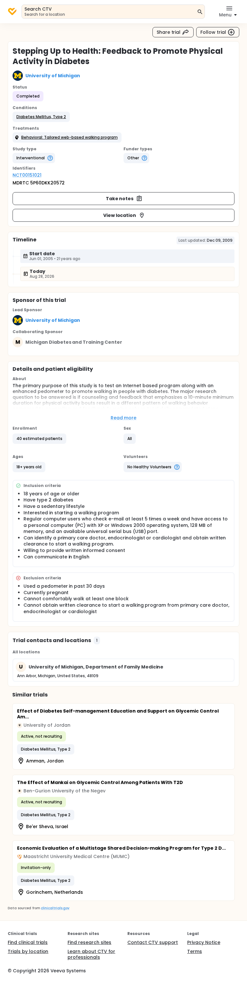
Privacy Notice (203, 942)
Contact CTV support (152, 942)
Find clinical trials (28, 942)
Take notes (120, 198)
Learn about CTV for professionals (91, 954)
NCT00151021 (27, 175)
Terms (194, 951)
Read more (124, 418)
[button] (41, 117)
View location (119, 215)
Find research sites (89, 942)
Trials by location (28, 951)
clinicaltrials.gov (55, 908)
